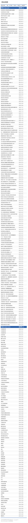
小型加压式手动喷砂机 (5, 382)
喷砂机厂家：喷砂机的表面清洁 (6, 305)
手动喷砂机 (3, 384)
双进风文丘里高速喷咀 (5, 498)
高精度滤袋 (3, 458)
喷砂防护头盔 (3, 508)
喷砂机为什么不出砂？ (5, 298)
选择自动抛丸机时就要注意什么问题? (7, 155)
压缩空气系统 (3, 336)
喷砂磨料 (2, 453)
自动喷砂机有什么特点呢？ (6, 57)
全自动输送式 (3, 397)
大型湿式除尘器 (4, 374)
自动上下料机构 (4, 432)
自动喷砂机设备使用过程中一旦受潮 (7, 14)
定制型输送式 (3, 405)
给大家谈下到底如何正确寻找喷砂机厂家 (8, 183)
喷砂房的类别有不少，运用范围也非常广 (8, 168)
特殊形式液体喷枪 (4, 500)
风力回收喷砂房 (4, 365)
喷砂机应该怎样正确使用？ (6, 193)
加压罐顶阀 (3, 464)
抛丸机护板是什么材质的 (5, 46)
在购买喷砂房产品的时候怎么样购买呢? (8, 137)
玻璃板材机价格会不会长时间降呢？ (7, 177)
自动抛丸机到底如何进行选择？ (6, 269)
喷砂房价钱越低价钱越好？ (6, 238)
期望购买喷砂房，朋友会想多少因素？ (8, 280)
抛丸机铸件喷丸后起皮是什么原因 (7, 73)
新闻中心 (19, 5)
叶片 (2, 477)
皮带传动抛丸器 (4, 481)
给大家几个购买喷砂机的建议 (6, 61)
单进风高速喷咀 (4, 489)
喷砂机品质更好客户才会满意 (6, 170)
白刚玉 (2, 451)
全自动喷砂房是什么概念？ (6, 299)
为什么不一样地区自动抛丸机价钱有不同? (8, 229)
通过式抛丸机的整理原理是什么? (7, 115)
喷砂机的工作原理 (4, 40)
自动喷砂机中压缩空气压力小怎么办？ (8, 86)
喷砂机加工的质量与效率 (5, 92)
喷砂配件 (2, 455)
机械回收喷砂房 (4, 361)
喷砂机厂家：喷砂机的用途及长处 (7, 309)
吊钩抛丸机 (3, 424)
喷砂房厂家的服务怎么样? (5, 219)
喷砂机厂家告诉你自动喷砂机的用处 (7, 313)
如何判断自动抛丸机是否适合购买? (7, 221)
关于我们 (11, 5)
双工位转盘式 (3, 395)
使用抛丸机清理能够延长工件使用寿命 (8, 122)
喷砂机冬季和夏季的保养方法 (6, 111)
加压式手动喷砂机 (4, 386)
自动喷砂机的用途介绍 (5, 90)
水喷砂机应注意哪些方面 (5, 71)
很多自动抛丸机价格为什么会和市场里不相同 (9, 214)
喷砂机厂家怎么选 (4, 21)
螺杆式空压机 (3, 338)
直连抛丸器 (3, 476)
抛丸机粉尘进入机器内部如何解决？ (7, 126)
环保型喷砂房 (3, 428)
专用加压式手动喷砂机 (5, 378)
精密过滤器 (3, 342)
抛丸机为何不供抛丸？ (5, 42)
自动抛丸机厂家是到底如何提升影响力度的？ (9, 263)
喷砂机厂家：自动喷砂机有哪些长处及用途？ (9, 315)
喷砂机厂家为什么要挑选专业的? (7, 160)
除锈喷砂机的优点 (4, 27)
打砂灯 (2, 504)
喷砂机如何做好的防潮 (5, 80)
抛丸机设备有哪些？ (4, 38)
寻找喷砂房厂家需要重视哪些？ (6, 288)
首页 (7, 5)
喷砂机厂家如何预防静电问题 (6, 204)
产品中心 (15, 5)
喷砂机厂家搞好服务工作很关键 (6, 284)
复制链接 (11, 521)
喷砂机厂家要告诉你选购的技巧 (6, 246)
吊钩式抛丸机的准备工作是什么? (7, 82)
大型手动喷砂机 (4, 390)
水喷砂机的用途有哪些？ (5, 52)
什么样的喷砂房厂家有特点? (6, 158)
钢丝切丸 (2, 447)
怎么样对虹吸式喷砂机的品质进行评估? (8, 151)
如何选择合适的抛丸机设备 (6, 96)
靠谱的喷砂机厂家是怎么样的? (6, 136)
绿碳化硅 (2, 439)
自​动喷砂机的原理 (4, 99)
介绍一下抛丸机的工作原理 (6, 237)
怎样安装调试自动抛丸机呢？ (6, 166)
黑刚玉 (2, 443)
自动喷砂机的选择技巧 (5, 35)
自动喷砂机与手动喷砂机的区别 (6, 113)
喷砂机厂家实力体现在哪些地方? (7, 145)
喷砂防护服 (3, 506)
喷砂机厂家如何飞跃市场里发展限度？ (8, 290)
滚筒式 (2, 401)
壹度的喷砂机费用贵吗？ (5, 279)
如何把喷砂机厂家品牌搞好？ (6, 273)
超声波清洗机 (3, 346)
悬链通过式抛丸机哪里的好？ (6, 105)
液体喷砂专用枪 (4, 502)
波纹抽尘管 (3, 462)
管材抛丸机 (3, 354)
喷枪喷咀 (2, 496)
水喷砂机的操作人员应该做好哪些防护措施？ (9, 48)
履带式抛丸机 (3, 426)
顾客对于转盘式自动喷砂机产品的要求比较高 (9, 130)
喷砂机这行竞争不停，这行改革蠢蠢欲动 (8, 235)
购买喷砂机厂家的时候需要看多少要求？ (8, 259)
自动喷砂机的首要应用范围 (6, 303)
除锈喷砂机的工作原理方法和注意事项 (8, 25)
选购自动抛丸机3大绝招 (5, 324)
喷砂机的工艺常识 (4, 17)
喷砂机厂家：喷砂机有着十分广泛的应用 (8, 319)
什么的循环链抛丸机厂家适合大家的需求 (8, 275)
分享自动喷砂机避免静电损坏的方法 (7, 164)
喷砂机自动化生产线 (4, 434)
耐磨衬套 (2, 468)
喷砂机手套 (3, 514)
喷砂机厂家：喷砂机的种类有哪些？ (7, 294)
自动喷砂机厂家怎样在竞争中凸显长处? (8, 225)
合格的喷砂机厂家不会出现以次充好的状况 (8, 185)
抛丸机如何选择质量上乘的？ (6, 103)
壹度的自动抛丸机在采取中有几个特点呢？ (8, 258)
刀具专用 (2, 409)
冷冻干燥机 (3, 340)
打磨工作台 (3, 373)
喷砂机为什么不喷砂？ (5, 36)
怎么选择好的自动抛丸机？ (6, 250)
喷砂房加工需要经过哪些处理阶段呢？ (8, 162)
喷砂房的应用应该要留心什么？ (6, 252)
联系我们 (23, 5)
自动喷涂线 (3, 334)
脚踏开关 (2, 516)
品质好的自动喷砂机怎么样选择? (7, 147)
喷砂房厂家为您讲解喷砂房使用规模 (7, 198)
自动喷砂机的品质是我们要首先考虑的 (8, 227)
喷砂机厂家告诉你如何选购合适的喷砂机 (8, 320)
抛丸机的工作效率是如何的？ (6, 254)
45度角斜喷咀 (3, 485)
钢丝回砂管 (3, 460)
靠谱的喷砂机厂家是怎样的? (6, 157)
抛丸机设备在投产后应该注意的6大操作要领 (9, 63)
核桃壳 (2, 445)
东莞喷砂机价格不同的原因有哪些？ (7, 256)
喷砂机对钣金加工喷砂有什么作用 (7, 128)
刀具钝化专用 (3, 422)
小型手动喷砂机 (4, 380)
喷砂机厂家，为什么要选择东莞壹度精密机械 (9, 296)
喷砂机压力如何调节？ (5, 101)
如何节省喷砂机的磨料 (5, 84)
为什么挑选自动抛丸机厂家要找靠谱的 (8, 212)
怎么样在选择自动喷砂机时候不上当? (7, 143)
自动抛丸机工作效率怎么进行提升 (7, 208)
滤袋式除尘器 (3, 371)
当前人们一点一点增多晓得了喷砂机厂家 (8, 286)
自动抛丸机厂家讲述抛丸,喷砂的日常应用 (8, 195)
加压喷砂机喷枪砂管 (4, 491)
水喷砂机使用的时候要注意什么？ (7, 56)
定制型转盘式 (3, 416)
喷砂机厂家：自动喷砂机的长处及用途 (8, 307)
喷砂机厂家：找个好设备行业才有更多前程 (8, 179)
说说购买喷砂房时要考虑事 (6, 233)
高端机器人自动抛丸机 (5, 437)
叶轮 (2, 479)
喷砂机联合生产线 (4, 435)
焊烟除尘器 (3, 369)
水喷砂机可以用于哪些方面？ (6, 44)
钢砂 (2, 449)
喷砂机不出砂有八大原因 (5, 15)
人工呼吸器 (3, 510)
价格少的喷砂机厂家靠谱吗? (6, 216)
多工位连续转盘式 (4, 403)
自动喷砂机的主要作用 (5, 94)
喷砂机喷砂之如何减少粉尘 (6, 124)
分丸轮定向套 (3, 483)
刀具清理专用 (3, 329)
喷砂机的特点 (3, 65)
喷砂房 (2, 367)
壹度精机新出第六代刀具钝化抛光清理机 (8, 189)
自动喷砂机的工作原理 (5, 12)
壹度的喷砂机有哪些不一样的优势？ (7, 267)
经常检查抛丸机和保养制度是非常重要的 (8, 67)
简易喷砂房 (3, 363)
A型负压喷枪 (3, 487)
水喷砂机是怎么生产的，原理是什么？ (8, 59)
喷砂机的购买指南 (4, 23)
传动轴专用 (3, 411)
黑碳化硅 (2, 441)
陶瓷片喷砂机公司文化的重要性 (6, 206)
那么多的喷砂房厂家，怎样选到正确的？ (8, 181)
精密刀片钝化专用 (4, 399)
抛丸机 (2, 359)
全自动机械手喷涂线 (4, 348)
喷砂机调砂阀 (3, 470)
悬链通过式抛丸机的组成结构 (6, 116)
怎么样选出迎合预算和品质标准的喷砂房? (8, 141)
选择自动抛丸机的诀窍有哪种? (6, 218)
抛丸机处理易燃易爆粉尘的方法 (6, 78)
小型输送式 (3, 394)
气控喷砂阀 (3, 474)
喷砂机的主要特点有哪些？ (6, 191)
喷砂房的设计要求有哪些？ (6, 176)
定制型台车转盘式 (4, 420)
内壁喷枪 (2, 493)
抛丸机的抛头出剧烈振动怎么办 (6, 248)
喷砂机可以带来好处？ (5, 97)
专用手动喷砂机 (4, 376)
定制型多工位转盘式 (4, 407)
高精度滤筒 (3, 456)
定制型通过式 (3, 418)
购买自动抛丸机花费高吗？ (6, 187)
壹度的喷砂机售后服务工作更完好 (7, 292)
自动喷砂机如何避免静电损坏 (6, 240)
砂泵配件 (2, 512)
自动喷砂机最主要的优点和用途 (6, 54)
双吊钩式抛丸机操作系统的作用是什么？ (8, 120)
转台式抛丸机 (3, 357)
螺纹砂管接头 (3, 466)
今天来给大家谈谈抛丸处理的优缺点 (7, 242)
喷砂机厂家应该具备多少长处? (6, 149)
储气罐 (2, 350)
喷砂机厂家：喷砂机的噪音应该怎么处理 (8, 317)
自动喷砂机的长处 (4, 118)
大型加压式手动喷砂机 (5, 392)
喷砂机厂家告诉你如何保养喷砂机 (7, 311)
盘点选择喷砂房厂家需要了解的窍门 (7, 223)
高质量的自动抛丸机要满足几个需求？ (8, 261)
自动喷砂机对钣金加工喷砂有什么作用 (8, 76)
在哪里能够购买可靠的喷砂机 (6, 210)
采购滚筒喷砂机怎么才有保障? (6, 153)
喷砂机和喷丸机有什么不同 (6, 109)
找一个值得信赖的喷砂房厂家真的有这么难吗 (9, 132)
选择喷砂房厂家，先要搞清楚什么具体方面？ (9, 277)
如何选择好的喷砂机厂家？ (6, 202)
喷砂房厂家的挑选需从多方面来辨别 (7, 134)
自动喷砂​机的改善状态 (5, 75)
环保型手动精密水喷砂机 (5, 413)
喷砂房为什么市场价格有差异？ (6, 244)
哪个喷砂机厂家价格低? (5, 139)
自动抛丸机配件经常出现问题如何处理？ (8, 172)
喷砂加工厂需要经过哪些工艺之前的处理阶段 (9, 174)
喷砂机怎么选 (3, 19)
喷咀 (2, 495)
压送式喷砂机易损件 (4, 472)
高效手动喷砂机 (4, 388)
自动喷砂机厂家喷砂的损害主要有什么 (8, 69)
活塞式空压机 (3, 344)
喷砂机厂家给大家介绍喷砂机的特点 (7, 197)
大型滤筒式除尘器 (4, 430)
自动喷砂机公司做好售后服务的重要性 (8, 10)
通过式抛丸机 (3, 355)
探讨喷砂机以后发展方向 (5, 231)
